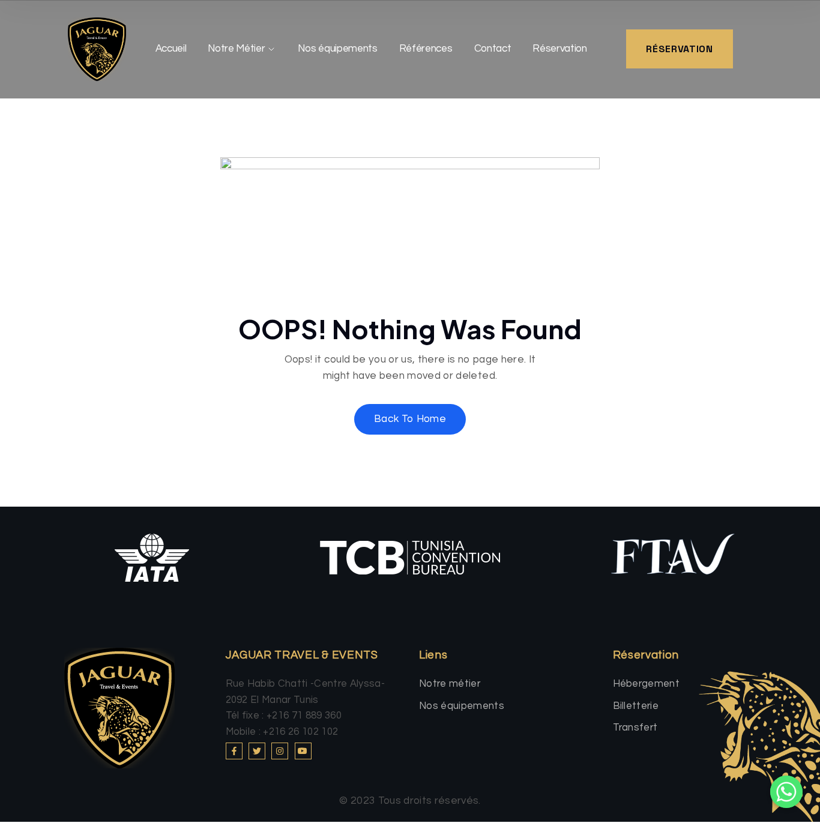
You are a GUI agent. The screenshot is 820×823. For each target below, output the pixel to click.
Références (426, 48)
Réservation (559, 48)
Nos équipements (337, 48)
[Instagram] (279, 751)
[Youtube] (303, 751)
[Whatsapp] (786, 792)
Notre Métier (236, 48)
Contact (492, 48)
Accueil (171, 48)
